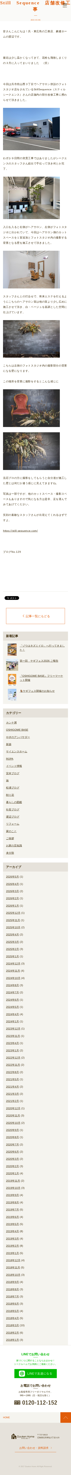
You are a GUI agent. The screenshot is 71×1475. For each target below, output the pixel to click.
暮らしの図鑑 (14, 802)
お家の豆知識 (14, 845)
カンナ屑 (11, 722)
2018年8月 (12, 1289)
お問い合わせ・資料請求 (33, 1447)
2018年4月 (12, 1318)
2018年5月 (12, 1310)
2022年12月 (13, 1057)
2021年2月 (12, 1100)
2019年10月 (13, 1187)
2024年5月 (12, 1006)
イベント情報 (14, 765)
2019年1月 (12, 1253)
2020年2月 (12, 1166)
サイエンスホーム (16, 751)
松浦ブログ (12, 787)
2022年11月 (13, 1064)
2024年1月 (12, 1021)
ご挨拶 (10, 838)
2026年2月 (12, 898)
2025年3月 (12, 941)
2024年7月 (12, 992)
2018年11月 (13, 1267)
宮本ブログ (12, 773)
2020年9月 (12, 1130)
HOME (6, 1417)
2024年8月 (12, 985)
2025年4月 (12, 934)
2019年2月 (12, 1245)
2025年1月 (12, 956)
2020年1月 (12, 1173)
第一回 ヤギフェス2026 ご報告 (39, 660)
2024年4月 (12, 1014)
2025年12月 (13, 912)
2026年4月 (12, 883)
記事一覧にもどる (38, 616)
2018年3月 (12, 1325)
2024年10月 (13, 978)
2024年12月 (13, 963)
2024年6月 (12, 999)
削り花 (10, 795)
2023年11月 (13, 1035)
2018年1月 (12, 1339)
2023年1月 (12, 1050)
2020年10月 (13, 1122)
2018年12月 (13, 1260)
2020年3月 (12, 1158)
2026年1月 (12, 905)
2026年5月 (12, 876)
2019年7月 (12, 1209)
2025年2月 (12, 949)
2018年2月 (12, 1332)
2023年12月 (13, 1028)
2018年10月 (13, 1274)
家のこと (11, 831)
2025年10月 (13, 927)
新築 (8, 744)
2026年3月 (12, 891)
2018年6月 (12, 1303)
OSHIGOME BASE (17, 729)
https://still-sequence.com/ (20, 530)
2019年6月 (12, 1216)
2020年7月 (12, 1144)
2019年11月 (13, 1180)
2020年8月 (12, 1137)
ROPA (9, 758)
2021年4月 (12, 1086)
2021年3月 (12, 1093)
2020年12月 (13, 1108)
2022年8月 (12, 1072)
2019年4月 (12, 1231)
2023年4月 (12, 1043)
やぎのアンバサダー (18, 737)
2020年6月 (12, 1151)
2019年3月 (12, 1238)
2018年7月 (12, 1296)
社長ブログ (12, 809)
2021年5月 (12, 1079)
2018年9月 (12, 1281)
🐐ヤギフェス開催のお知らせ (37, 690)
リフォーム (12, 823)
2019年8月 (12, 1202)
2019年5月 (12, 1224)
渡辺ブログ (12, 816)
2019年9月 (12, 1195)
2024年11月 (13, 970)
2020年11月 (13, 1115)
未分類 (10, 852)
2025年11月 (13, 920)
